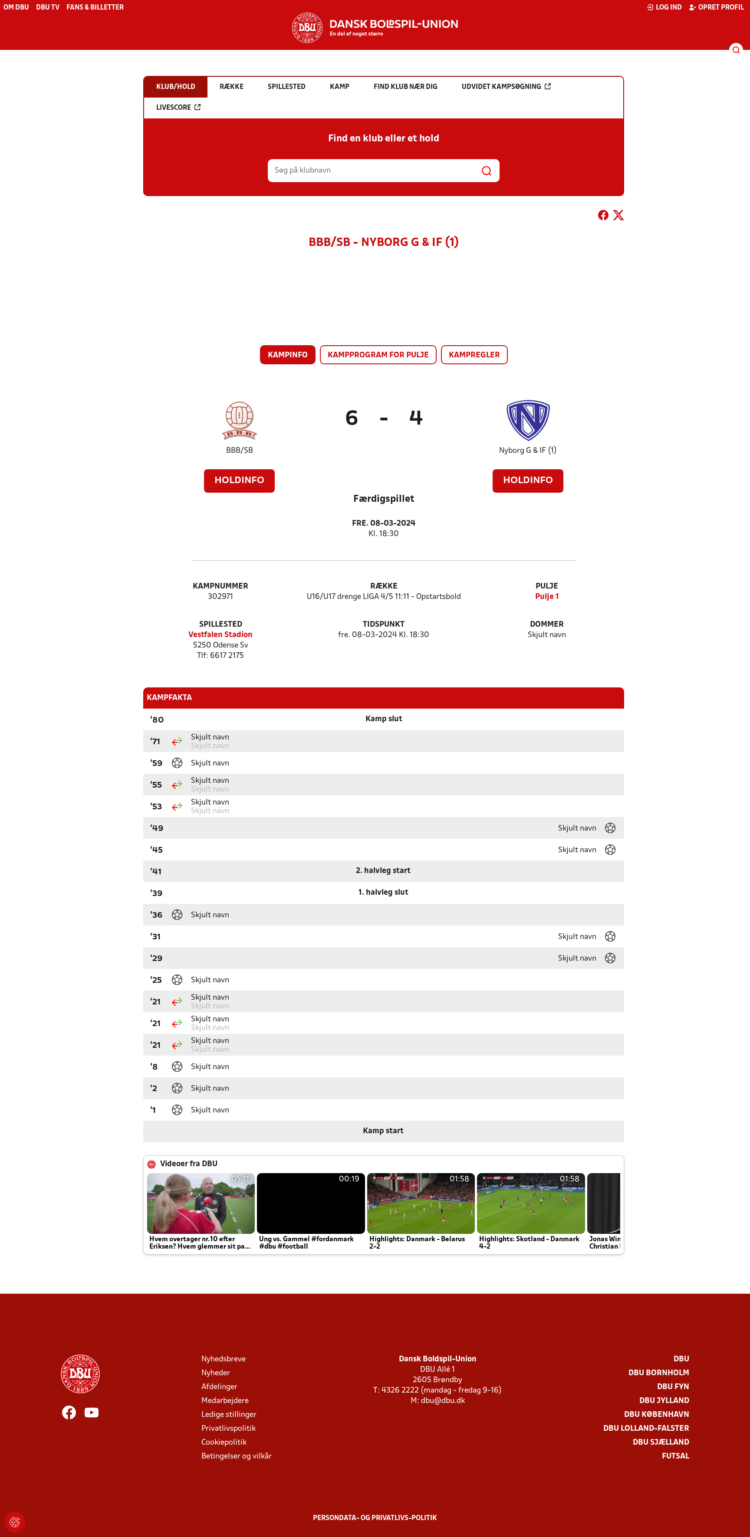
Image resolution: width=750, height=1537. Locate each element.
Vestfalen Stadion (220, 635)
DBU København (656, 1415)
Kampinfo (288, 355)
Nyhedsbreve (223, 1359)
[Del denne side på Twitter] (618, 217)
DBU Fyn (673, 1387)
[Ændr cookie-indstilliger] (14, 1522)
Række (384, 586)
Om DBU (16, 8)
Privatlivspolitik (228, 1428)
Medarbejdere (225, 1401)
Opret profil (721, 8)
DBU (681, 1359)
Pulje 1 (547, 597)
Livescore (173, 108)
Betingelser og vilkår (236, 1456)
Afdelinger (219, 1387)
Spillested (220, 624)
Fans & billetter (95, 8)
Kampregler (474, 355)
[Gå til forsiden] (375, 28)
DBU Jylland (664, 1401)
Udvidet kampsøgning (501, 87)
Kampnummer (220, 586)
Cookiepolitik (224, 1442)
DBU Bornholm (658, 1373)
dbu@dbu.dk (443, 1401)
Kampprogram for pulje (378, 355)
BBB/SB (239, 451)
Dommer (547, 624)
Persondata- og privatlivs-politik (375, 1518)
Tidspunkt (384, 624)
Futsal (675, 1456)
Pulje (547, 586)
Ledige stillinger (229, 1415)
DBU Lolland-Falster (646, 1428)
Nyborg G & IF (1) (528, 451)
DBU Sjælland (661, 1442)
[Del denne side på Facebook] (603, 217)
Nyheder (215, 1373)
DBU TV (47, 8)
